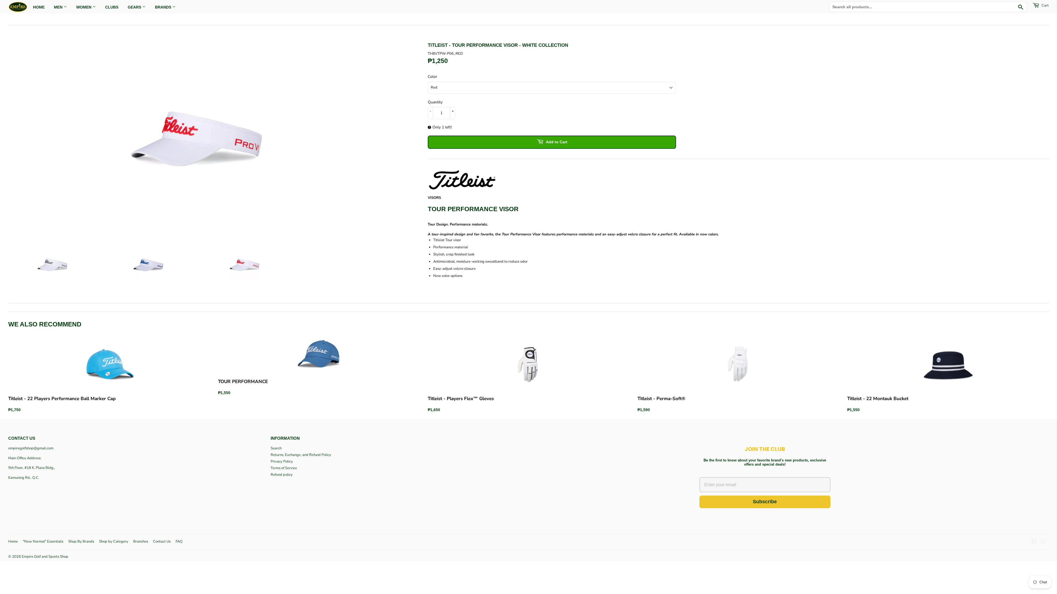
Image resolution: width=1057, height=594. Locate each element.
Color (432, 76)
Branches (140, 541)
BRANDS (163, 7)
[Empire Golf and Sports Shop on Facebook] (1034, 542)
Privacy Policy (282, 461)
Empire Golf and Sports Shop (45, 556)
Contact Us (162, 541)
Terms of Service (284, 468)
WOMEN (84, 7)
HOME (39, 7)
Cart (1045, 5)
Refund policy (282, 474)
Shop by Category (113, 541)
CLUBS (111, 7)
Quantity (435, 102)
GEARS (135, 7)
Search (276, 448)
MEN (59, 7)
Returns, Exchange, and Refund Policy (301, 454)
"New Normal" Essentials (43, 541)
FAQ (179, 541)
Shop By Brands (81, 541)
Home (13, 541)
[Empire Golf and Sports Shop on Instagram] (1043, 542)
